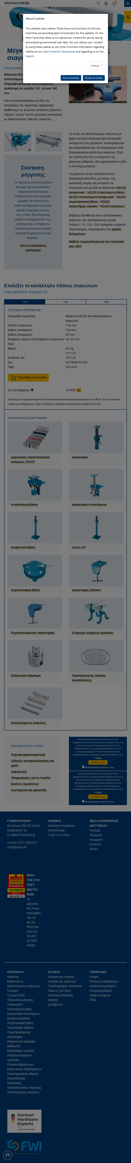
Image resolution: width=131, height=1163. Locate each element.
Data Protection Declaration (59, 51)
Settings (95, 65)
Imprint (30, 56)
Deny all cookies (71, 78)
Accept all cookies (94, 78)
